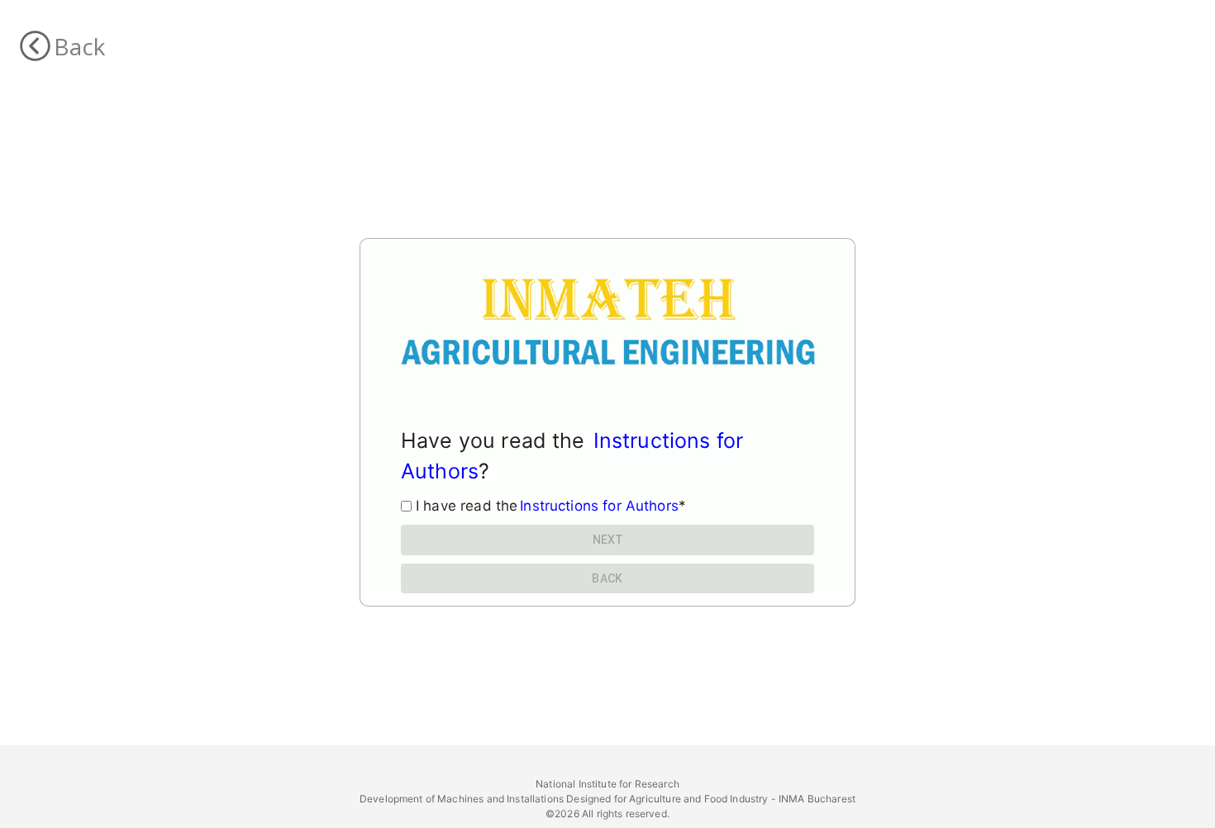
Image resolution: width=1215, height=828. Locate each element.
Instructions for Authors (599, 505)
